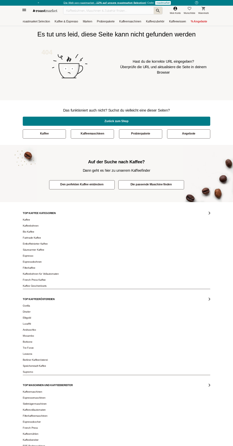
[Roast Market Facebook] (108, 373)
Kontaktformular (105, 303)
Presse (28, 310)
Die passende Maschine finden (151, 184)
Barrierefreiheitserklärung (37, 315)
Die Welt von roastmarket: (105, 2)
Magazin (29, 283)
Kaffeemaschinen (92, 133)
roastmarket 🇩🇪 (32, 337)
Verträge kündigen (71, 299)
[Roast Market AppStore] (145, 373)
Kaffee (44, 133)
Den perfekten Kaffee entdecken (82, 184)
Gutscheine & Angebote (36, 294)
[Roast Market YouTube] (97, 373)
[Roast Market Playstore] (156, 373)
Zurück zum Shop (116, 121)
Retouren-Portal (69, 304)
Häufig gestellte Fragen (73, 288)
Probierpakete (140, 133)
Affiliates (29, 321)
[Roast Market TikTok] (86, 373)
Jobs (27, 299)
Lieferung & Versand (71, 294)
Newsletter (30, 288)
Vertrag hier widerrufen (107, 339)
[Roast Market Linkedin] (119, 373)
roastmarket (163, 2)
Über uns (29, 304)
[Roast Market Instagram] (75, 373)
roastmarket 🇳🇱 (32, 343)
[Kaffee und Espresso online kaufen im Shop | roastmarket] (45, 10)
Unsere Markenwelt (34, 326)
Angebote (188, 133)
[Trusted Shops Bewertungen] (168, 328)
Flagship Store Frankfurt (73, 323)
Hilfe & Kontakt (69, 283)
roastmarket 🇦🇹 (32, 332)
